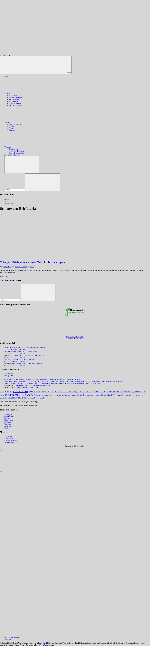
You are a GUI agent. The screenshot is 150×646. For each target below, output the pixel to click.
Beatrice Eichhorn (21, 267)
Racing (108, 395)
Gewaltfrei (125, 392)
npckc (86, 395)
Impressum (8, 639)
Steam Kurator (9, 416)
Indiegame (12, 394)
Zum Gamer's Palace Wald (75, 337)
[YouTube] (20, 51)
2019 (15, 391)
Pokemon (98, 395)
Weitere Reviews (15, 105)
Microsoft (39, 395)
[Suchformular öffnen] (21, 164)
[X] (20, 34)
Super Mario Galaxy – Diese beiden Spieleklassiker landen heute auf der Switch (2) (93, 381)
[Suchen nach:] (14, 190)
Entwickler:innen (15, 124)
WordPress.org (9, 442)
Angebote (52, 391)
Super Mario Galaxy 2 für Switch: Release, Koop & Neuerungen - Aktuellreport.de (33, 381)
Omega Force (91, 395)
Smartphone (129, 395)
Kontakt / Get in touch (12, 155)
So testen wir (13, 149)
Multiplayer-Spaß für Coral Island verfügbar (65, 379)
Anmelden (8, 436)
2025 (38, 392)
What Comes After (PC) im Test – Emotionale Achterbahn (24, 347)
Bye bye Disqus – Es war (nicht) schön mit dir (20, 359)
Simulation (120, 395)
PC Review (13, 95)
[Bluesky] (20, 18)
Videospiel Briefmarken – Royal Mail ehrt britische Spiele (33, 262)
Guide (11, 128)
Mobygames (8, 420)
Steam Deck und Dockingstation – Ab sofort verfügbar (23, 363)
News (6, 76)
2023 (35, 392)
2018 (11, 391)
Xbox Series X (39, 398)
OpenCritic (8, 414)
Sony (135, 395)
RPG (113, 395)
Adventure (45, 392)
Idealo (6, 428)
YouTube (7, 422)
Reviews (7, 93)
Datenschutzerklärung (12, 637)
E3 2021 (80, 392)
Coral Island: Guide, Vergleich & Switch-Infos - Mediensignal (25, 379)
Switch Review (14, 99)
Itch (20, 395)
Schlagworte (8, 376)
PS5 (103, 395)
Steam (139, 395)
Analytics (7, 426)
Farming (89, 392)
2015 (2, 391)
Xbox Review (14, 101)
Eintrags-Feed (9, 438)
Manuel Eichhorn (19, 361)
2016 (7, 391)
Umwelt (2, 398)
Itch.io (6, 418)
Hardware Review (15, 103)
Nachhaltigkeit (59, 395)
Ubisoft (143, 395)
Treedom (7, 424)
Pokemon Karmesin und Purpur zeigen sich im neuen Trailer (25, 355)
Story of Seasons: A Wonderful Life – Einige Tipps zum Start (79, 383)
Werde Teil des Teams (16, 151)
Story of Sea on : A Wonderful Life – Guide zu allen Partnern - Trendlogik (30, 383)
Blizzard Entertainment (61, 391)
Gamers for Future (113, 391)
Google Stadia (135, 392)
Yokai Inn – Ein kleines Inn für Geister (25, 387)
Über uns (7, 147)
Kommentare (8, 374)
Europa (85, 391)
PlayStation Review (16, 97)
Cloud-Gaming (72, 392)
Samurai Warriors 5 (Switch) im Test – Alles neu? (21, 351)
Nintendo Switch (77, 395)
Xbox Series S (30, 398)
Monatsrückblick (48, 395)
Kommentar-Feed (10, 440)
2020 (20, 391)
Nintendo (67, 395)
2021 (25, 391)
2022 (31, 391)
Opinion (11, 126)
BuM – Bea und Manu (16, 153)
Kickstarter (28, 394)
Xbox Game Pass (18, 398)
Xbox (7, 398)
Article (6, 122)
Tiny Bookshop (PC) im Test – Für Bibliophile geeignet (33, 385)
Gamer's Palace (99, 391)
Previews (12, 130)
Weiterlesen (4, 276)
